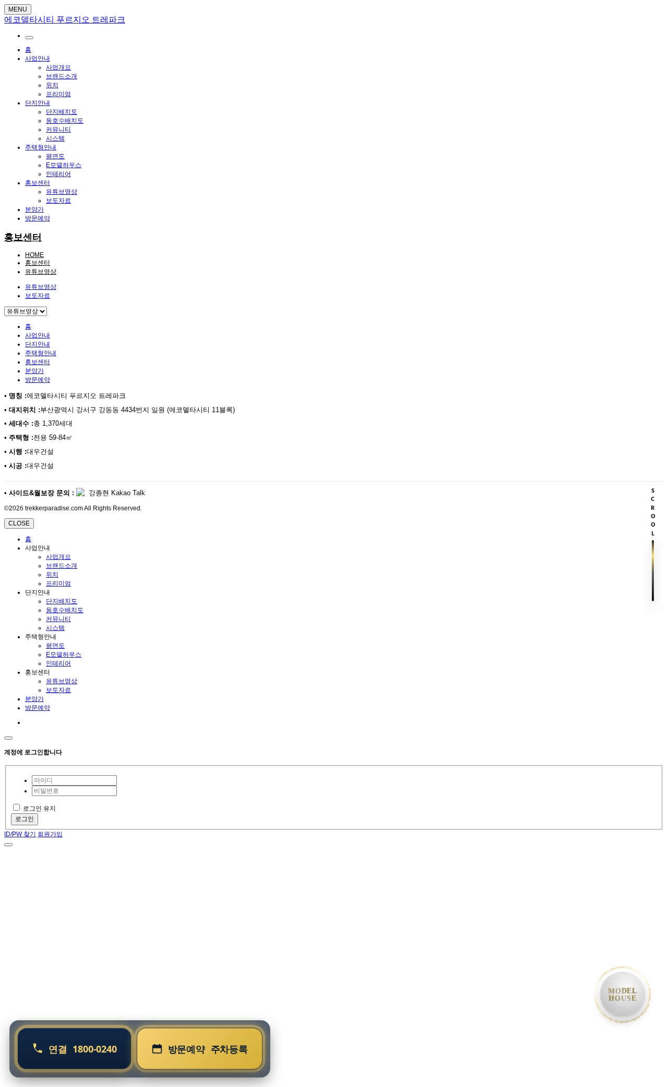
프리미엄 (58, 94)
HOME (34, 255)
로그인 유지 (39, 808)
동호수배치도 (65, 120)
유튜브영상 (61, 191)
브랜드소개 (61, 76)
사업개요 (58, 67)
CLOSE (19, 523)
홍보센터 (37, 182)
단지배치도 (61, 111)
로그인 (24, 819)
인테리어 (58, 174)
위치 (52, 85)
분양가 (34, 209)
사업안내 (37, 58)
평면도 (55, 156)
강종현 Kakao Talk (116, 493)
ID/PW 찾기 (20, 834)
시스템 (55, 138)
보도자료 (58, 200)
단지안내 (37, 103)
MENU (17, 9)
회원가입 (50, 834)
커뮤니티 (58, 129)
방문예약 (37, 218)
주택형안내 (40, 147)
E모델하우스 (63, 165)
